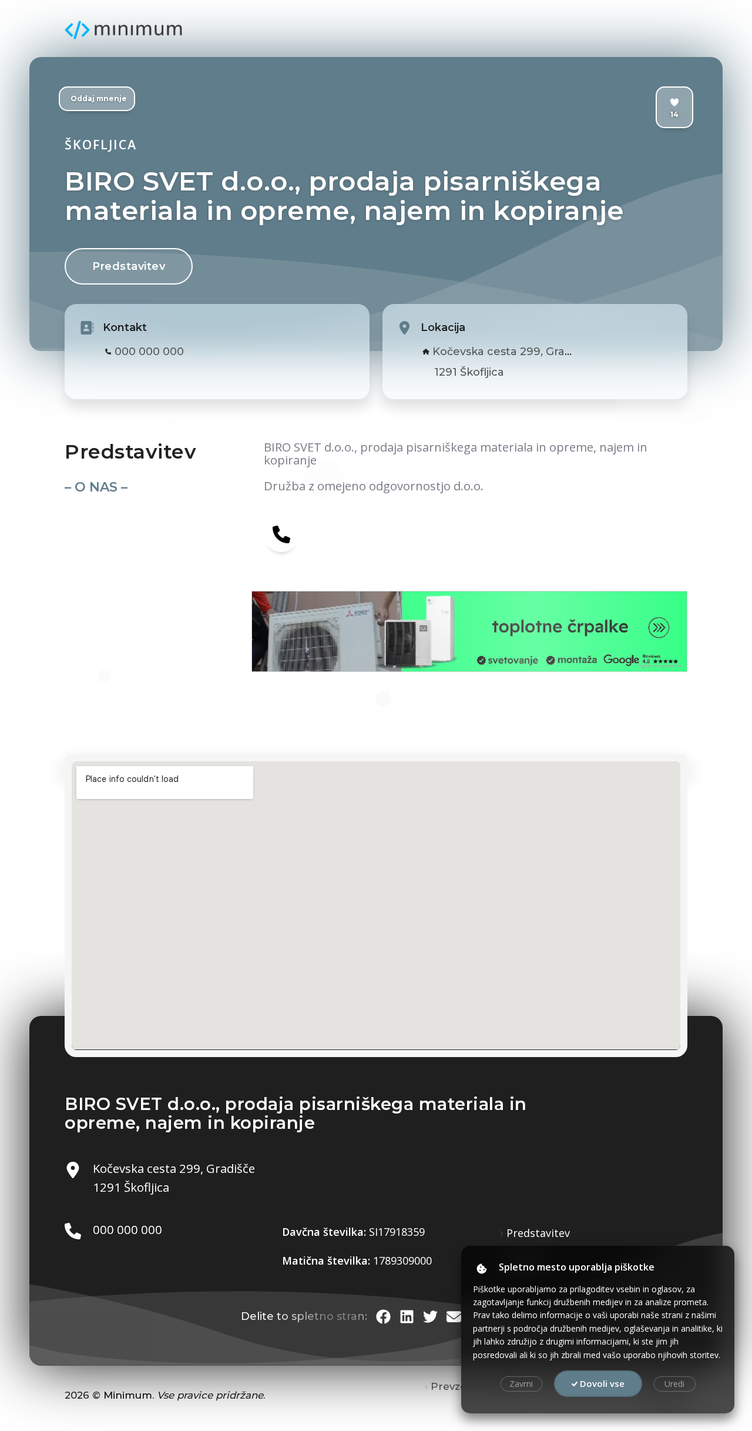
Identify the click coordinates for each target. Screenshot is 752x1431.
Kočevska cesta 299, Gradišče (512, 351)
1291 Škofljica (469, 372)
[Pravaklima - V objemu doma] (360, 631)
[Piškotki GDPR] (482, 1268)
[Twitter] (430, 1316)
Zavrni (521, 1383)
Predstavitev (128, 266)
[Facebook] (383, 1316)
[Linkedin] (407, 1316)
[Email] (454, 1316)
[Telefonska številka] (281, 534)
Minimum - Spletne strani (123, 30)
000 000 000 (149, 351)
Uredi (674, 1383)
